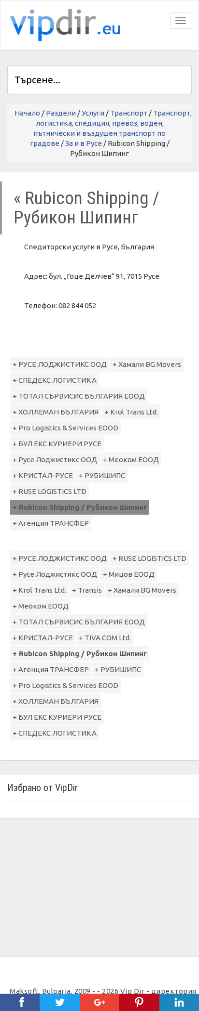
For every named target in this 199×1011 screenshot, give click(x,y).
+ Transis (87, 590)
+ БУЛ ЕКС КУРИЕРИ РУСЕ (57, 444)
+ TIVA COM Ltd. (105, 638)
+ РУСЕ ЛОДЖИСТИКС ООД (60, 364)
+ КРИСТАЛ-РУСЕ (43, 475)
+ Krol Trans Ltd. (131, 412)
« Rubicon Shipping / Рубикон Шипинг (86, 208)
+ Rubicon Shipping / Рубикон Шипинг (80, 507)
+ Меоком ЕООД (131, 459)
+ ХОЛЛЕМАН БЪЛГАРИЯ (56, 412)
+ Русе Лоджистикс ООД (55, 459)
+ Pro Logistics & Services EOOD (65, 428)
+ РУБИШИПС (102, 475)
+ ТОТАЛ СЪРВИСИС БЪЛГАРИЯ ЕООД (79, 396)
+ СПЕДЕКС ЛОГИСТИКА (55, 380)
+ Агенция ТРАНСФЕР (51, 523)
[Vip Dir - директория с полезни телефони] (63, 25)
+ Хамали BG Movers (147, 364)
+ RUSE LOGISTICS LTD (49, 491)
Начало (27, 113)
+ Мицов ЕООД (129, 574)
